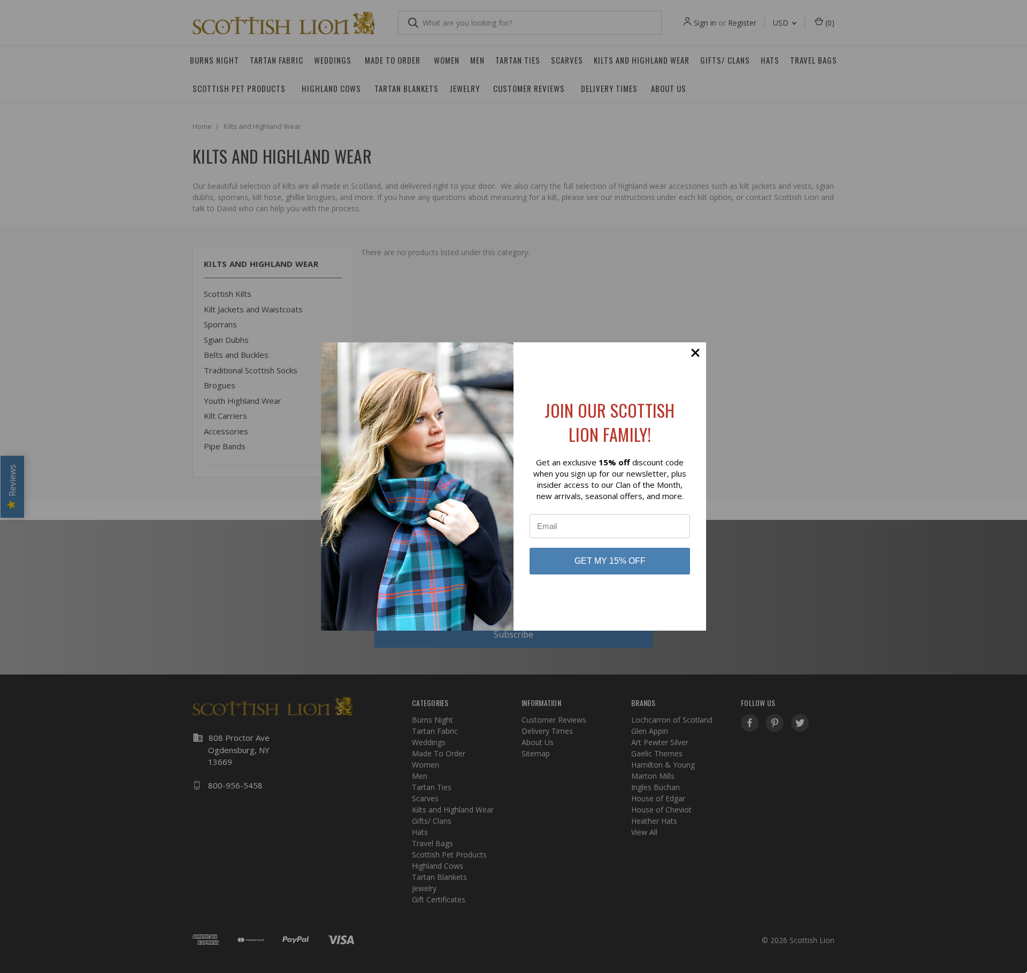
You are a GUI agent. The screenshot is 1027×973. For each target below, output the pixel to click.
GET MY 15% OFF (610, 560)
